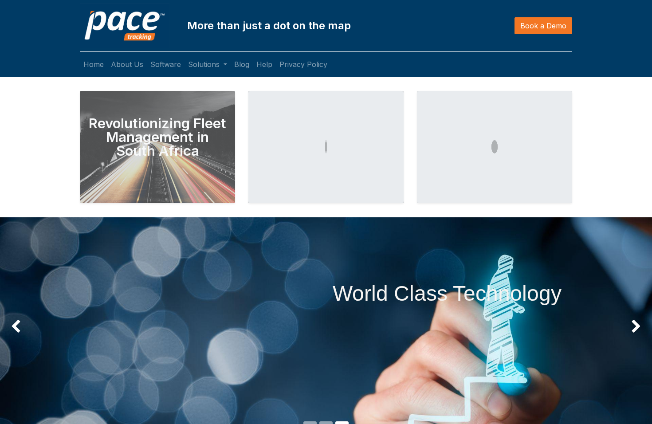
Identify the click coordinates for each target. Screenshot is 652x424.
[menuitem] (93, 64)
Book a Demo (543, 25)
